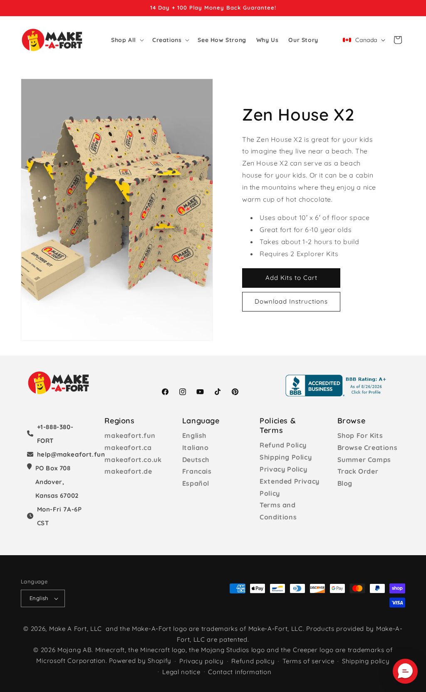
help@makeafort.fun (71, 454)
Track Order (358, 471)
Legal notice (181, 672)
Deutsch (195, 459)
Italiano (195, 447)
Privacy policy (201, 661)
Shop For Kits (360, 435)
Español (195, 483)
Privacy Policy (283, 469)
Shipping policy (366, 661)
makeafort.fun (129, 435)
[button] (126, 40)
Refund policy (253, 661)
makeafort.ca (127, 447)
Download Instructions (291, 301)
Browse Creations (367, 447)
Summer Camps (364, 459)
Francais (197, 471)
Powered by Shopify (140, 661)
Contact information (239, 672)
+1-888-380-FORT (55, 434)
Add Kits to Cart (291, 278)
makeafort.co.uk (132, 459)
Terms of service (308, 661)
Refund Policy (283, 445)
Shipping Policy (286, 457)
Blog (344, 483)
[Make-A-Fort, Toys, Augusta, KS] (337, 385)
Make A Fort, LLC (75, 629)
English (194, 435)
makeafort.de (128, 471)
